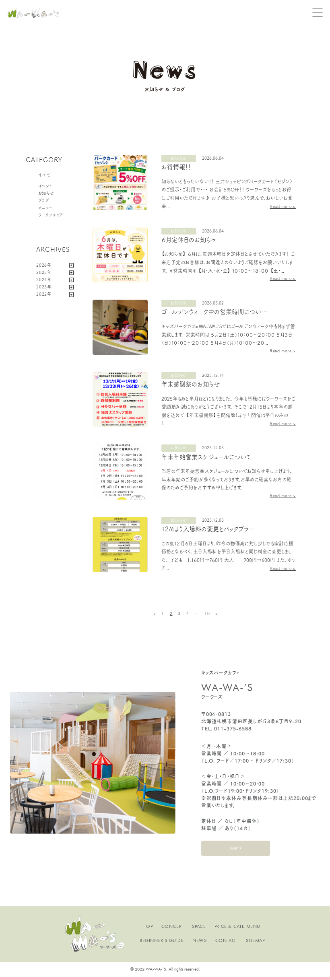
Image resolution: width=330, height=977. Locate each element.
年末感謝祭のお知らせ (190, 384)
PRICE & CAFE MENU (237, 926)
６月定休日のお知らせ (189, 240)
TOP (148, 926)
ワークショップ (50, 215)
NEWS (199, 940)
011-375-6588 (233, 728)
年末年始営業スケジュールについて (206, 457)
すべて (44, 175)
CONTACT (226, 940)
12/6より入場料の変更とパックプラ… (208, 529)
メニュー (45, 208)
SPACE (199, 926)
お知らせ (46, 193)
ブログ (44, 200)
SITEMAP (255, 940)
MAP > (235, 848)
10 (207, 613)
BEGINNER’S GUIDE (162, 940)
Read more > (283, 206)
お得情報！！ (176, 167)
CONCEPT (172, 926)
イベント (45, 186)
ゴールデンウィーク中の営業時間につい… (214, 312)
